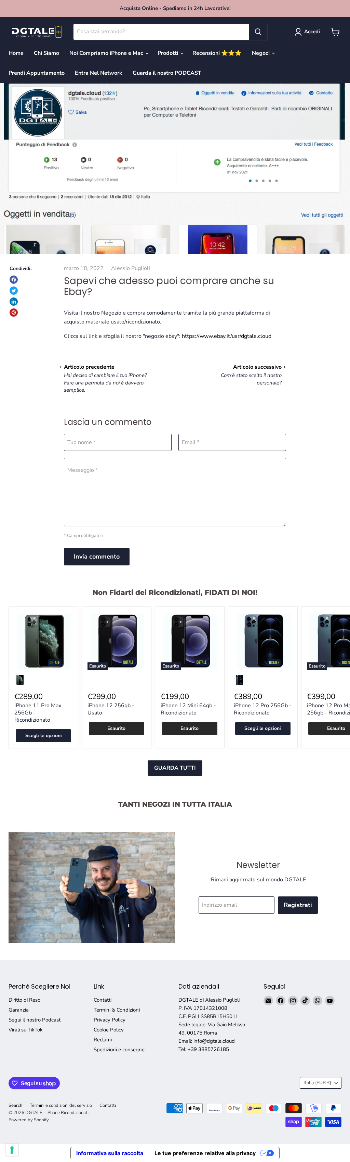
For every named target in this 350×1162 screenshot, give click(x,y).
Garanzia (19, 1009)
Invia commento (97, 556)
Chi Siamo (46, 53)
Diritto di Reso (24, 999)
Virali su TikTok (26, 1029)
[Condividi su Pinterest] (14, 312)
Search (15, 1105)
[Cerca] (258, 32)
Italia (317, 1082)
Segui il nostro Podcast (34, 1019)
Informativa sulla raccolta (109, 1153)
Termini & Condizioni (117, 1009)
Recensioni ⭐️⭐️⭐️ (217, 53)
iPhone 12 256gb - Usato (111, 709)
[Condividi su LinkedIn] (14, 301)
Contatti (102, 999)
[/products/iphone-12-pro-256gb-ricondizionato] (263, 641)
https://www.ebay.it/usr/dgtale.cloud (226, 336)
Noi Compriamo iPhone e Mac (107, 53)
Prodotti (168, 53)
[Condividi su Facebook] (14, 280)
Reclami (103, 1039)
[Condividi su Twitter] (14, 290)
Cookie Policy (109, 1029)
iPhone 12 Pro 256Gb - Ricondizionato (263, 709)
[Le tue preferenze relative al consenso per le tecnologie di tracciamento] (11, 1150)
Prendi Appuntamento (37, 73)
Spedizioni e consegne (119, 1049)
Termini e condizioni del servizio (61, 1105)
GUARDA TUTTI (175, 768)
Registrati (298, 905)
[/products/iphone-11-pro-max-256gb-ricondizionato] (43, 641)
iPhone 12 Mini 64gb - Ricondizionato (188, 709)
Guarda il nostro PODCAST (167, 73)
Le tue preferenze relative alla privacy (205, 1153)
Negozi (261, 53)
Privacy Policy (109, 1019)
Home (16, 53)
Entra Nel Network (98, 73)
